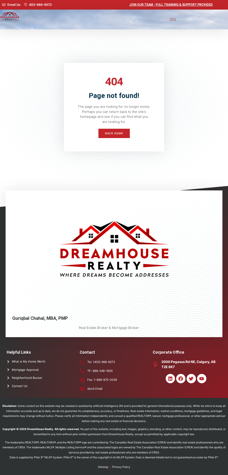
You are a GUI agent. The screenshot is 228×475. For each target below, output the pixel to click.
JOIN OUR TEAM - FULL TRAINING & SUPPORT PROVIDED (171, 4)
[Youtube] (201, 378)
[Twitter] (191, 378)
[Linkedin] (170, 378)
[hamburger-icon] (173, 19)
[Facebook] (180, 378)
